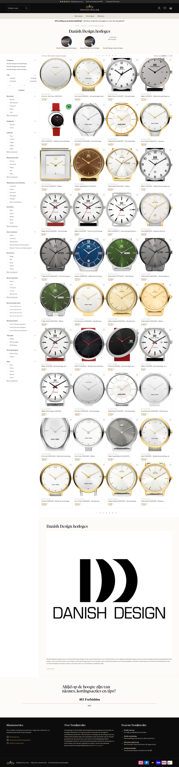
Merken (101, 16)
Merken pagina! (98, 745)
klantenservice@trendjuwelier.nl (20, 740)
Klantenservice (14, 737)
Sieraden (79, 16)
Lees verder (50, 669)
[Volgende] (115, 55)
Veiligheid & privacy (22, 763)
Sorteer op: (157, 56)
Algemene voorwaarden (39, 763)
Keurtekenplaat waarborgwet (58, 763)
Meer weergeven (12, 115)
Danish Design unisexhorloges (17, 69)
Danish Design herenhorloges (16, 66)
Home (77, 26)
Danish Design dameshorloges (17, 63)
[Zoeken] (26, 8)
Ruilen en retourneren (17, 743)
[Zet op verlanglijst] (71, 60)
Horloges (90, 16)
